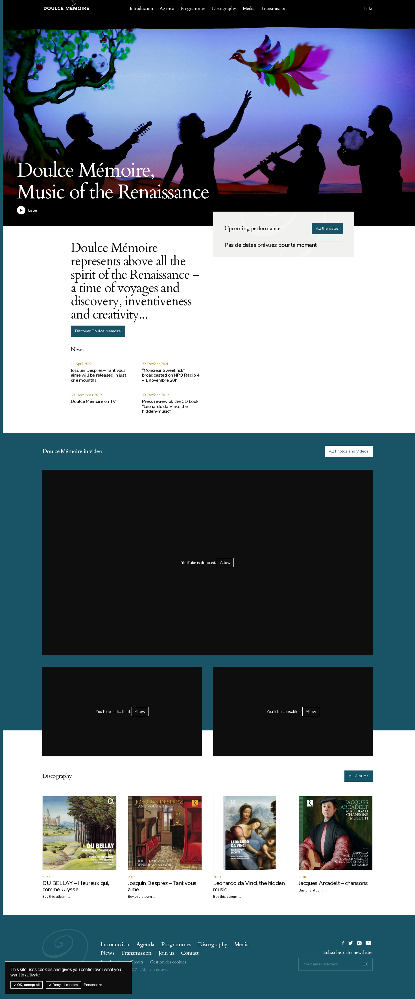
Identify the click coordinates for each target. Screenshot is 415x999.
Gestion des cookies (168, 962)
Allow (225, 562)
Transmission (274, 8)
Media (248, 8)
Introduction (141, 8)
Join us (166, 953)
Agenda (167, 8)
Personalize (93, 985)
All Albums (358, 776)
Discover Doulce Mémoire (98, 331)
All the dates (327, 228)
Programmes (193, 8)
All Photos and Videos (348, 451)
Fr (365, 8)
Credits (136, 962)
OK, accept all (28, 985)
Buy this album (54, 896)
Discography (224, 8)
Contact (190, 953)
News (107, 953)
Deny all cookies (65, 985)
